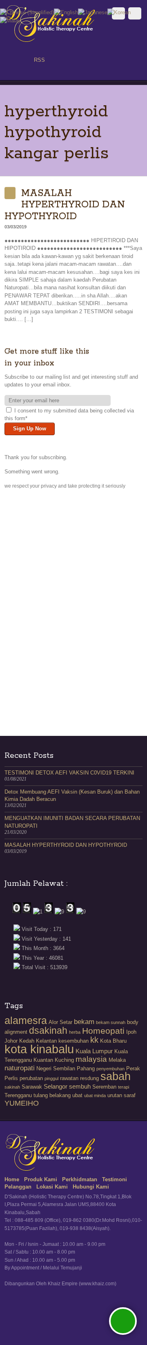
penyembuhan (110, 1068)
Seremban (104, 1087)
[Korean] (119, 12)
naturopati (19, 1068)
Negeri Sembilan (55, 1068)
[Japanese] (92, 12)
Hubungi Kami (91, 1187)
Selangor (55, 1086)
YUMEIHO (21, 1103)
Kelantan (46, 1041)
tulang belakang (52, 1095)
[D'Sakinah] (51, 40)
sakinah (12, 1087)
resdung (89, 1078)
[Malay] (10, 20)
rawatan (69, 1078)
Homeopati (103, 1030)
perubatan (31, 1078)
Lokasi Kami (52, 1187)
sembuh (80, 1086)
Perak (133, 1068)
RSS (39, 60)
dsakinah (48, 1030)
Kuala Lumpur (94, 1051)
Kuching (64, 1060)
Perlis (11, 1078)
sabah (115, 1076)
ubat (77, 1095)
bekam (84, 1022)
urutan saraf (121, 1095)
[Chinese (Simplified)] (27, 12)
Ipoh (131, 1032)
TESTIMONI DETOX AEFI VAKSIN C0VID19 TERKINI (69, 773)
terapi (123, 1087)
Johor (11, 1041)
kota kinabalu (39, 1049)
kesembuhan (73, 1041)
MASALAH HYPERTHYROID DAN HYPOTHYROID (64, 204)
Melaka (117, 1060)
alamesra (25, 1020)
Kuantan (43, 1060)
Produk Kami (40, 1179)
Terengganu (18, 1095)
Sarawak (32, 1087)
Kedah (26, 1041)
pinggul (51, 1078)
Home (11, 1179)
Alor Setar (60, 1022)
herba (74, 1032)
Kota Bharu (113, 1041)
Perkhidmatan (79, 1179)
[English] (66, 12)
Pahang (86, 1068)
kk (94, 1039)
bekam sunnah (110, 1022)
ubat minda (95, 1095)
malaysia (91, 1059)
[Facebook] (10, 60)
